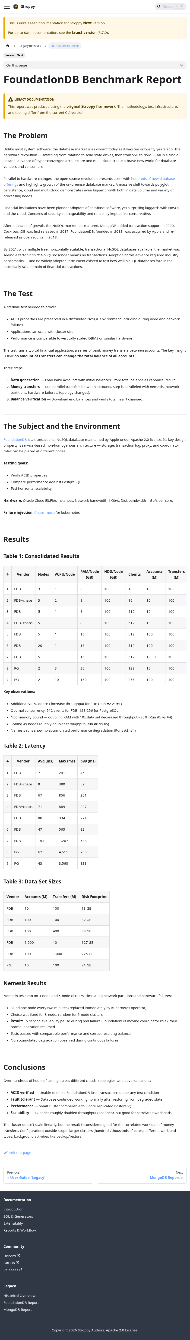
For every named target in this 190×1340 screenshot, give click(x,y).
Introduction (13, 1209)
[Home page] (7, 45)
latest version (84, 32)
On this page (16, 65)
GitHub (9, 1263)
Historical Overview (19, 1295)
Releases (10, 1269)
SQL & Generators (18, 1216)
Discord (9, 1256)
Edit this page (20, 1152)
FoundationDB (15, 439)
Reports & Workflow (19, 1230)
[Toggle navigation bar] (6, 6)
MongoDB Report (17, 1309)
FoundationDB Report (21, 1302)
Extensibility (13, 1223)
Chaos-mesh (44, 512)
